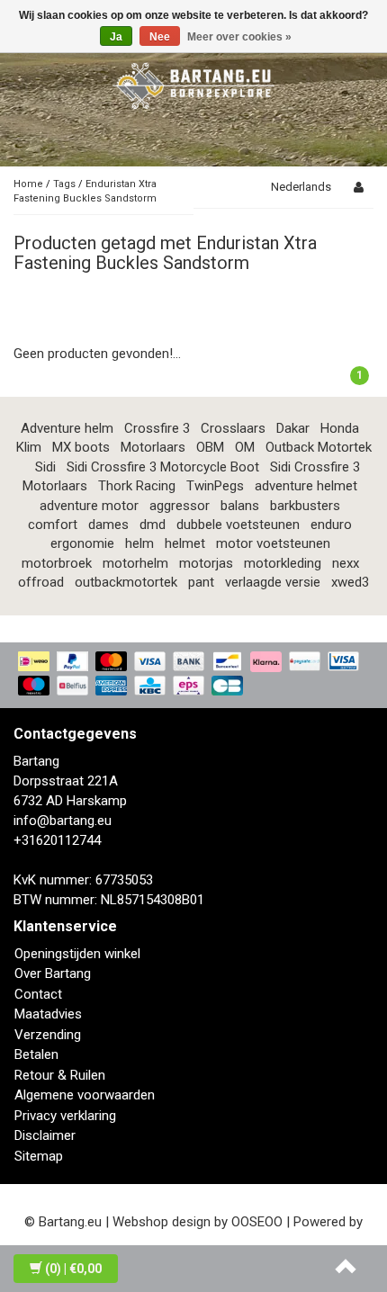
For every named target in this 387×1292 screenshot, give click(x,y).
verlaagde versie (272, 582)
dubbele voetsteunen (238, 524)
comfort (52, 524)
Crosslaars (233, 428)
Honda (339, 428)
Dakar (293, 428)
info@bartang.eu (63, 820)
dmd (153, 524)
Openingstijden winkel (77, 954)
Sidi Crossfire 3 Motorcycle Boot (163, 467)
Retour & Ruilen (59, 1075)
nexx (345, 563)
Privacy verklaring (65, 1116)
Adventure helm (67, 428)
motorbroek (57, 563)
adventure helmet (306, 486)
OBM (210, 447)
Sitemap (38, 1156)
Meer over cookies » (239, 37)
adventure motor (89, 506)
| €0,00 (73, 1268)
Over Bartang (52, 973)
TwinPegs (215, 486)
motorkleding (282, 563)
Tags (64, 184)
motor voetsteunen (273, 543)
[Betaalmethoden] (193, 675)
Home (28, 184)
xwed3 (350, 582)
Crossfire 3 (157, 428)
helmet (185, 543)
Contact (38, 994)
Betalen (36, 1054)
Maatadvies (48, 1014)
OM (245, 447)
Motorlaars (153, 447)
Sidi (45, 467)
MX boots (81, 447)
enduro (331, 524)
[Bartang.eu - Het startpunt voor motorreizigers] (193, 83)
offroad (41, 582)
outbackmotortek (126, 582)
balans (239, 506)
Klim (28, 447)
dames (108, 524)
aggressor (179, 506)
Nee (159, 37)
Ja (116, 37)
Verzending (47, 1035)
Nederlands (301, 186)
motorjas (206, 563)
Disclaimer (45, 1135)
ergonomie (82, 543)
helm (139, 543)
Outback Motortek (319, 447)
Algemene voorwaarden (84, 1095)
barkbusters (305, 506)
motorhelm (135, 563)
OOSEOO (257, 1222)
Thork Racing (137, 486)
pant (201, 582)
